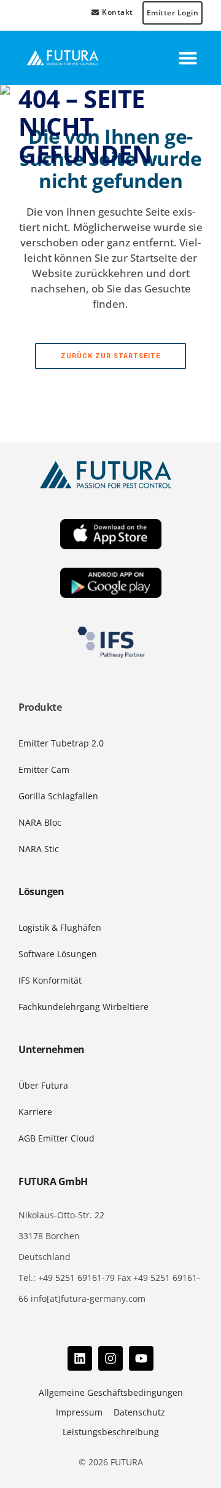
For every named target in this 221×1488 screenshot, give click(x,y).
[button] (188, 57)
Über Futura (43, 1085)
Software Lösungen (57, 954)
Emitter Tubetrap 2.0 (61, 743)
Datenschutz (139, 1412)
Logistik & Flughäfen (59, 927)
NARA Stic (38, 849)
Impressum (79, 1412)
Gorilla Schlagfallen (58, 796)
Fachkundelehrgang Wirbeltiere (83, 1006)
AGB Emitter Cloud (56, 1138)
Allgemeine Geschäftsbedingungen (111, 1392)
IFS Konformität (50, 980)
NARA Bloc (39, 822)
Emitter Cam (43, 769)
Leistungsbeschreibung (111, 1432)
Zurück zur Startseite (110, 356)
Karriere (35, 1112)
